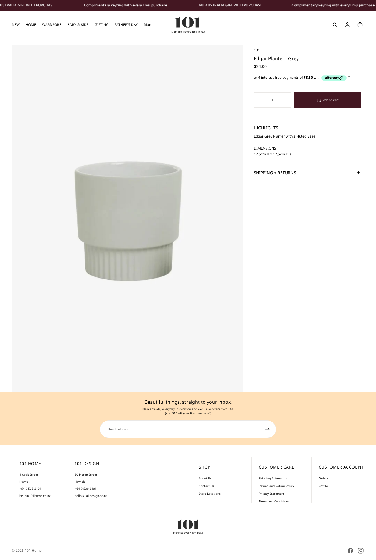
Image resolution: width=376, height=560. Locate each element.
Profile (323, 486)
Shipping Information (273, 478)
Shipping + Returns (275, 172)
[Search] (334, 24)
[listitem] (148, 24)
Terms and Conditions (274, 501)
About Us (205, 478)
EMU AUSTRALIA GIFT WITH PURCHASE (229, 5)
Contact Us (206, 486)
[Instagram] (360, 550)
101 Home (33, 550)
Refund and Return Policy (276, 486)
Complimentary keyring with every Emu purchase (125, 5)
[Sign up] (267, 429)
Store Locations (210, 494)
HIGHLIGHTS (266, 128)
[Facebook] (350, 550)
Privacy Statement (271, 494)
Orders (323, 478)
